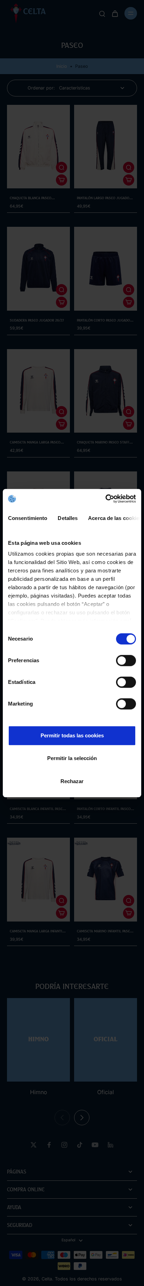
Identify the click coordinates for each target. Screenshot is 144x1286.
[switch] (126, 660)
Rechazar (72, 781)
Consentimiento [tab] (27, 518)
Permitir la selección (72, 758)
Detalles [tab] (68, 518)
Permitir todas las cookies (72, 735)
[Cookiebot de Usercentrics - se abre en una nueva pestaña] (105, 498)
